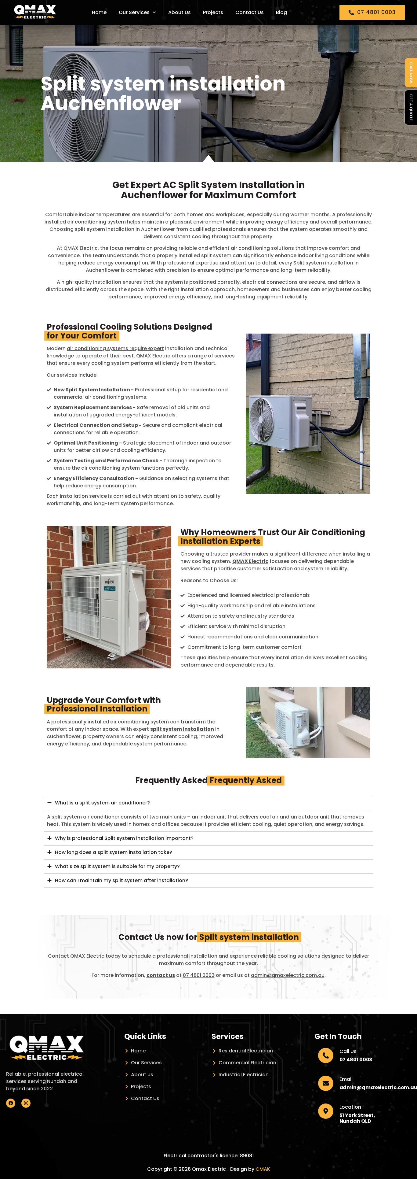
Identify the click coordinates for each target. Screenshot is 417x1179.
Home (99, 12)
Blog (281, 12)
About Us (179, 12)
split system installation (182, 729)
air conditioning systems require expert (115, 348)
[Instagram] (26, 1103)
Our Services (134, 12)
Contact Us (249, 12)
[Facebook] (10, 1103)
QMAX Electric (250, 561)
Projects (213, 12)
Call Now (411, 72)
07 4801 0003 (199, 975)
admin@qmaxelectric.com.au (288, 975)
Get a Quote (411, 107)
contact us (161, 975)
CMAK (263, 1169)
